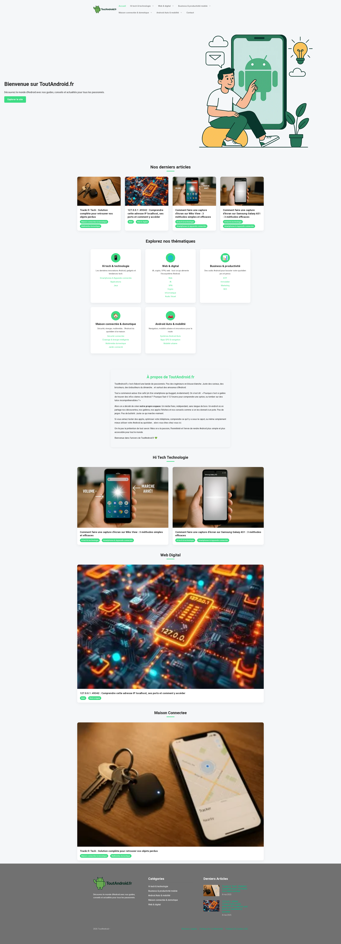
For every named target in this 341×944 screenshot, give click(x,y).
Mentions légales (189, 929)
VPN (170, 285)
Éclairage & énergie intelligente (116, 340)
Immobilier (225, 282)
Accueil (122, 6)
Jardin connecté (116, 347)
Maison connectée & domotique (134, 12)
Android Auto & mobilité (168, 12)
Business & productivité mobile (193, 6)
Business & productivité (225, 266)
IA (170, 282)
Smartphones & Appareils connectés (191, 226)
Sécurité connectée (115, 336)
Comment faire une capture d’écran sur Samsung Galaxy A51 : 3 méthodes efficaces (242, 213)
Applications (115, 282)
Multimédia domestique (90, 226)
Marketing (225, 285)
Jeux (116, 285)
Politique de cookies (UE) (237, 929)
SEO (225, 289)
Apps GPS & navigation (170, 340)
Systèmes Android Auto (170, 336)
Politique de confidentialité (211, 929)
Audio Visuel (170, 296)
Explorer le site (15, 99)
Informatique (170, 293)
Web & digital (164, 6)
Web (131, 222)
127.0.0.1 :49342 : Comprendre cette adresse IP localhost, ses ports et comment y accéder (145, 213)
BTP (225, 278)
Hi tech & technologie (140, 6)
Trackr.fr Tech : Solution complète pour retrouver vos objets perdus (96, 213)
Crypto (170, 289)
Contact (190, 12)
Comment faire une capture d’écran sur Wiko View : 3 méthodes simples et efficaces (193, 213)
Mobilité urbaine (170, 343)
